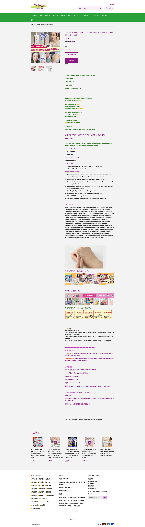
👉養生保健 (39, 482)
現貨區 (63, 15)
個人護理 (77, 15)
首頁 (41, 15)
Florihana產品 (45, 502)
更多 (32, 20)
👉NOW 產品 (34, 505)
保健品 (104, 15)
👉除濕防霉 (34, 492)
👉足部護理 (34, 488)
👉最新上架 (34, 479)
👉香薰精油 (34, 495)
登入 (106, 4)
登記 (105, 497)
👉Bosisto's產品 (35, 502)
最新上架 (47, 15)
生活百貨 (86, 15)
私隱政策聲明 (92, 488)
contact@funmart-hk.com (75, 383)
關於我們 (90, 479)
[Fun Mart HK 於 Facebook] (71, 519)
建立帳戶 (112, 4)
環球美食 (95, 15)
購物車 (111, 8)
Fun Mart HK (37, 524)
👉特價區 (33, 482)
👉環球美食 (46, 482)
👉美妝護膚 (47, 485)
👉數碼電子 (47, 492)
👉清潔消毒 (49, 488)
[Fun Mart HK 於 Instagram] (73, 519)
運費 (72, 41)
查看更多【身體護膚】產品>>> (73, 291)
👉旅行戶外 (34, 485)
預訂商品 (55, 15)
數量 (66, 46)
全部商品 (33, 15)
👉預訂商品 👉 (42, 479)
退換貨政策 (91, 483)
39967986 (99, 353)
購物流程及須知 (92, 481)
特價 (69, 15)
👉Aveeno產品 (42, 498)
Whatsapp (85, 392)
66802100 (88, 353)
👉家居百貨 (41, 492)
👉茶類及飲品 (41, 495)
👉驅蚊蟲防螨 (41, 488)
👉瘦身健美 (41, 485)
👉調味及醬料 (50, 495)
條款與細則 (91, 486)
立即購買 (71, 60)
